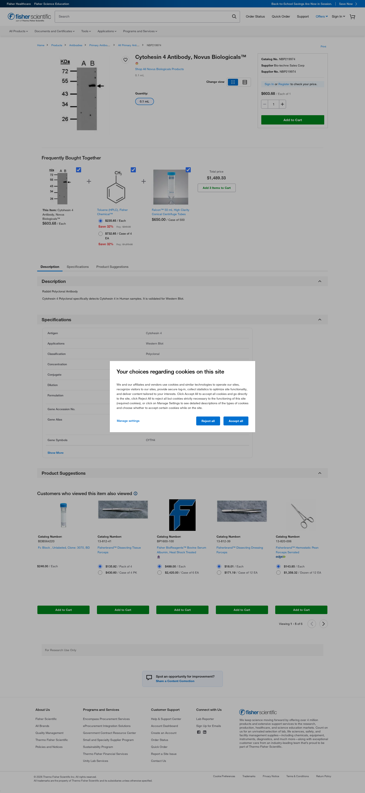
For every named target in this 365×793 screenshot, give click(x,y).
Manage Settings (128, 421)
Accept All (236, 421)
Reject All (208, 421)
